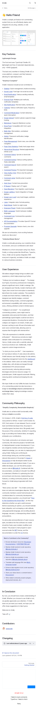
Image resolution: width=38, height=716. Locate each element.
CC (22, 533)
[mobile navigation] (35, 3)
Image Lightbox (9, 192)
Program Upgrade (10, 226)
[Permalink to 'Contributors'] (1, 623)
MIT (16, 530)
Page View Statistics (11, 146)
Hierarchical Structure (11, 149)
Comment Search (10, 165)
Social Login (8, 91)
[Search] (30, 2)
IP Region (7, 186)
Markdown (7, 123)
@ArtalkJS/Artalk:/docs (19, 559)
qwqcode (9, 629)
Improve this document (11, 653)
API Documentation (10, 221)
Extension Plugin (9, 208)
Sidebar (7, 89)
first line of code (27, 418)
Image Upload (9, 118)
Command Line (9, 216)
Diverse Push (8, 100)
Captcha (7, 108)
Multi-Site (7, 131)
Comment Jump (9, 178)
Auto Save (7, 183)
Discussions (6, 461)
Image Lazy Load (10, 197)
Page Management (10, 141)
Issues (28, 458)
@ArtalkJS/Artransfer (12, 569)
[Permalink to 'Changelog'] (1, 638)
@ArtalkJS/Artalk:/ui (12, 554)
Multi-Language (9, 211)
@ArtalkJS (16, 468)
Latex (6, 202)
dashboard (31, 359)
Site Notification (9, 105)
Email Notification (10, 94)
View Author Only (10, 173)
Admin (6, 136)
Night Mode (8, 205)
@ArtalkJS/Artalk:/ (11, 549)
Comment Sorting (10, 160)
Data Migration (9, 189)
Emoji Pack (8, 126)
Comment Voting (10, 154)
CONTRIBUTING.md (23, 544)
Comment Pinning (10, 170)
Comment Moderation (11, 113)
